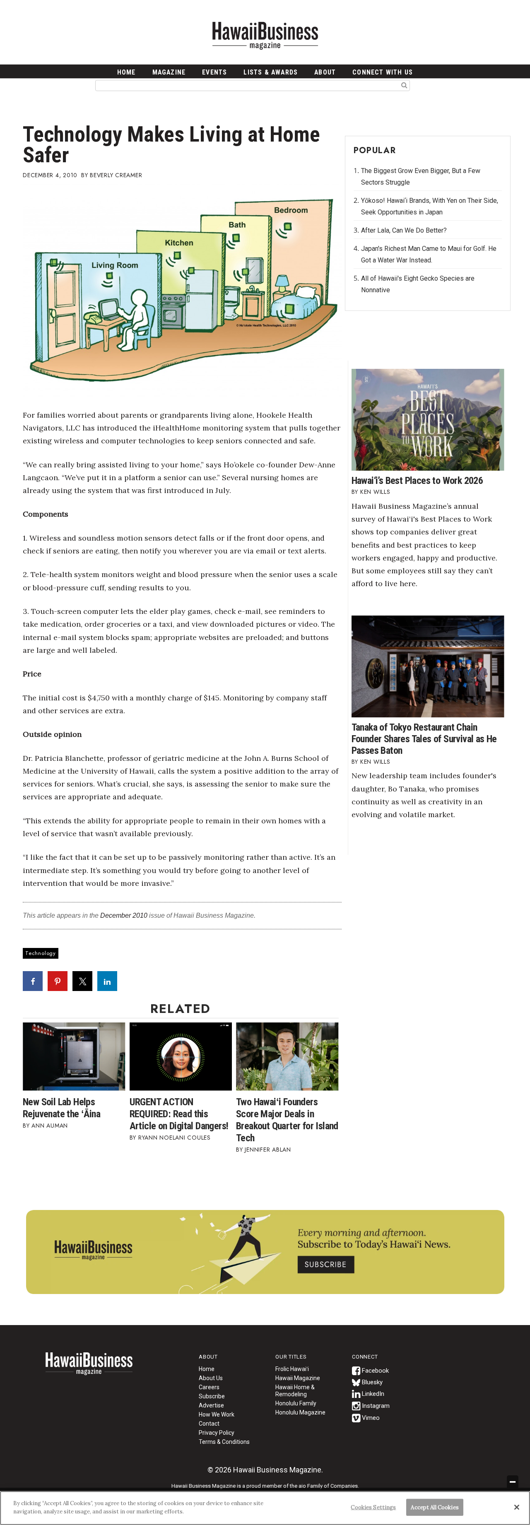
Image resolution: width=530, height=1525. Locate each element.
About (325, 72)
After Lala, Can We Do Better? (404, 230)
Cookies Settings (373, 1507)
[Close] (517, 1507)
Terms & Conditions (224, 1441)
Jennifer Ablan (268, 1149)
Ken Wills (375, 492)
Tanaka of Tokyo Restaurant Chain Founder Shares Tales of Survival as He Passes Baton (424, 739)
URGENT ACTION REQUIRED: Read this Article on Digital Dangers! (179, 1114)
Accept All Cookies (434, 1507)
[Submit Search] (404, 85)
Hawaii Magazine (297, 1378)
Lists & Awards (270, 72)
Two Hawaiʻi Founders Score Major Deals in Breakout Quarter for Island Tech (287, 1120)
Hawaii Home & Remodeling (295, 1391)
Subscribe (212, 1396)
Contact (209, 1423)
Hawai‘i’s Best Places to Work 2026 (417, 480)
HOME (126, 72)
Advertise (211, 1405)
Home (89, 1368)
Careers (209, 1387)
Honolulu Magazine (300, 1412)
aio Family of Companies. (329, 1486)
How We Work (216, 1414)
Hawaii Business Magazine (265, 35)
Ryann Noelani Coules (174, 1137)
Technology (40, 953)
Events (214, 72)
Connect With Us (382, 72)
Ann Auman (49, 1125)
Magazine (169, 72)
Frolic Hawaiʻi (292, 1369)
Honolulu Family (295, 1403)
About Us (211, 1378)
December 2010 (123, 915)
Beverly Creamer (116, 175)
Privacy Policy (216, 1432)
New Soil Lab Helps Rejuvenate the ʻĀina (61, 1108)
